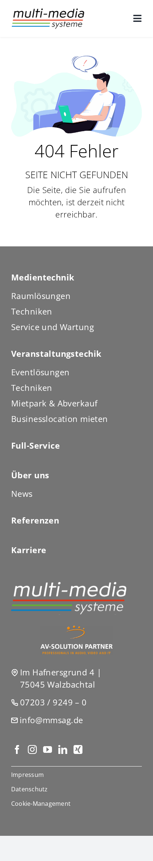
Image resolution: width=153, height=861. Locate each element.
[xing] (78, 749)
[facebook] (17, 749)
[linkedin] (62, 749)
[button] (76, 803)
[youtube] (47, 749)
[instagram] (32, 749)
